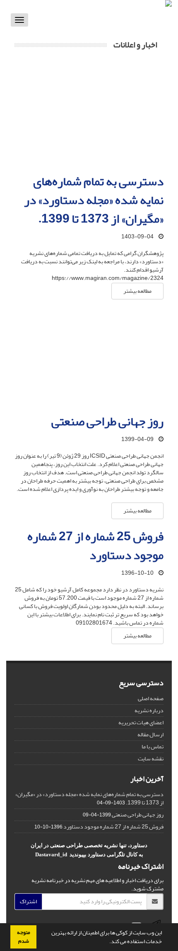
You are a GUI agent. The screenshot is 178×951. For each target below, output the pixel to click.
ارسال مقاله (150, 734)
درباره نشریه (149, 710)
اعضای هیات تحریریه (141, 722)
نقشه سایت (151, 758)
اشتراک (28, 901)
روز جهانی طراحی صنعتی (107, 421)
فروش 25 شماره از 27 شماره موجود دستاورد (95, 546)
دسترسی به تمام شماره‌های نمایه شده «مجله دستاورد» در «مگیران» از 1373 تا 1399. (94, 200)
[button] (107, 942)
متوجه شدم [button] (23, 936)
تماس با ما (153, 746)
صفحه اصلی (151, 698)
